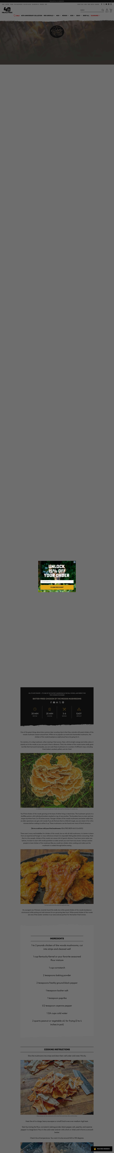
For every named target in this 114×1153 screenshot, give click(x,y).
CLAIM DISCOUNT (57, 587)
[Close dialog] (74, 562)
